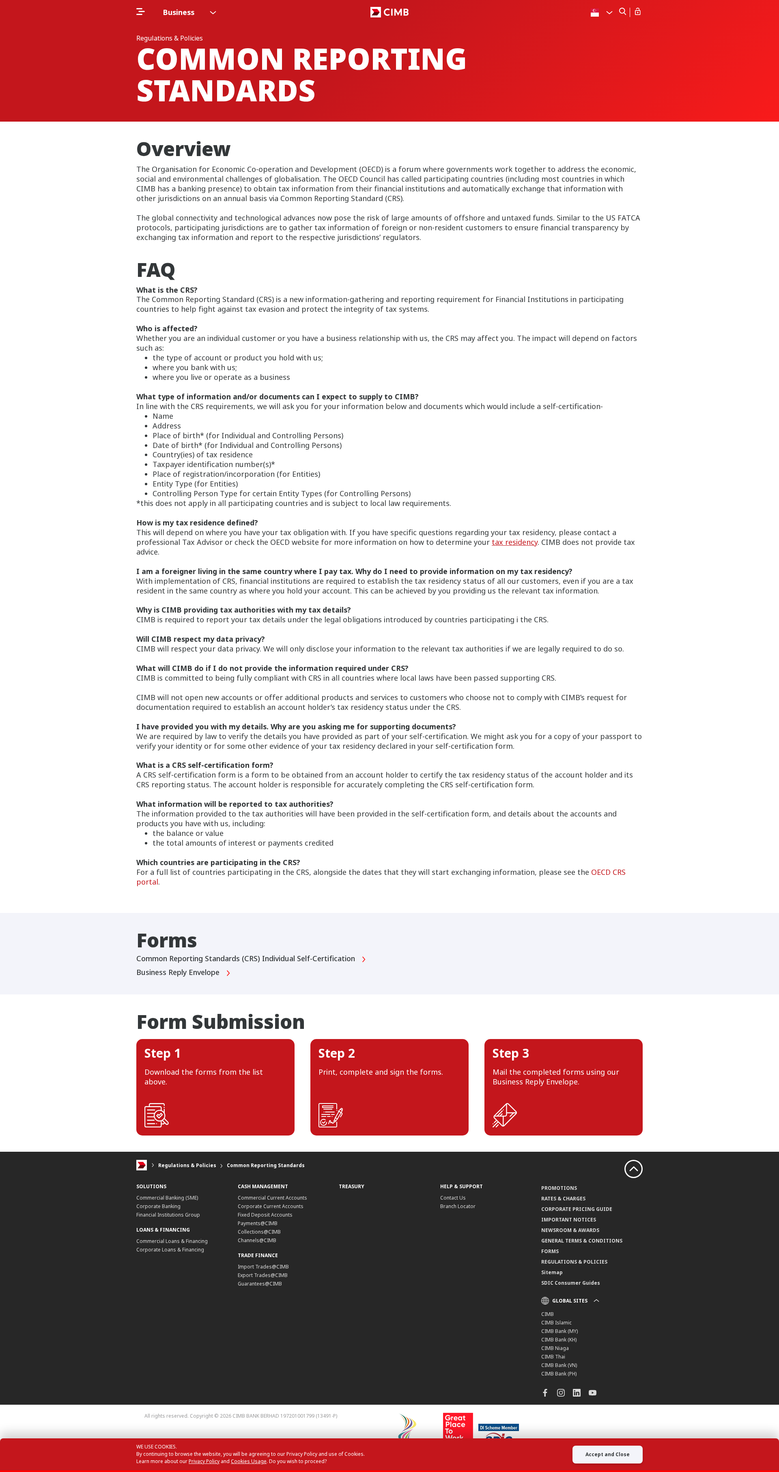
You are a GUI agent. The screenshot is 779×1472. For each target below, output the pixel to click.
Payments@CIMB (258, 1223)
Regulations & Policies (187, 1165)
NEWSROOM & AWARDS (570, 1230)
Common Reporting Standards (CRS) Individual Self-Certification (246, 958)
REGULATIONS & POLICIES (574, 1261)
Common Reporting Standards (266, 1165)
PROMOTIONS (559, 1188)
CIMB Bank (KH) (559, 1339)
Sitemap (552, 1272)
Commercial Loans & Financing (172, 1241)
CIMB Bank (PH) (559, 1373)
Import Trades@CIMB (263, 1266)
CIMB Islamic (556, 1322)
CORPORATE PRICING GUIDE (576, 1209)
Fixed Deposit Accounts (265, 1214)
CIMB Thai (553, 1356)
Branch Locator (458, 1206)
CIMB (547, 1314)
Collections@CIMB (259, 1231)
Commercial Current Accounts (272, 1197)
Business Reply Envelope (179, 972)
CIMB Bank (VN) (559, 1365)
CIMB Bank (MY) (559, 1331)
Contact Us (453, 1197)
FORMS (550, 1251)
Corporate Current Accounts (270, 1206)
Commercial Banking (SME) (167, 1197)
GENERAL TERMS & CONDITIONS (581, 1240)
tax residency (515, 542)
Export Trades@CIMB (263, 1275)
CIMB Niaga (555, 1348)
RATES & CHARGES (563, 1198)
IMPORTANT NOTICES (568, 1219)
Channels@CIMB (257, 1240)
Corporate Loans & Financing (170, 1249)
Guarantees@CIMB (260, 1283)
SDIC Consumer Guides (570, 1282)
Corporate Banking (158, 1206)
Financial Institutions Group (168, 1214)
